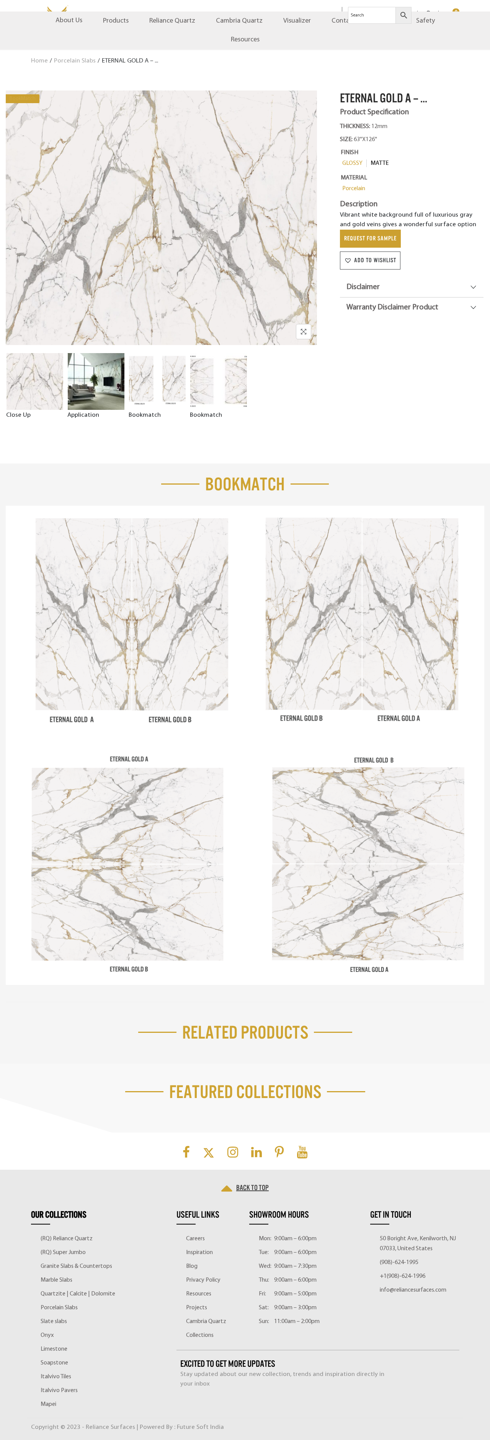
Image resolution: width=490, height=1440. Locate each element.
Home (39, 61)
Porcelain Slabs (75, 61)
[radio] (354, 163)
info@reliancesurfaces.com (413, 1290)
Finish (349, 153)
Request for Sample (370, 238)
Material (354, 178)
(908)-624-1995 (399, 1262)
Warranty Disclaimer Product (392, 307)
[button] (370, 261)
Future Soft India (200, 1427)
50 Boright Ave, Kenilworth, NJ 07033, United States (418, 1244)
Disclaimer (363, 287)
